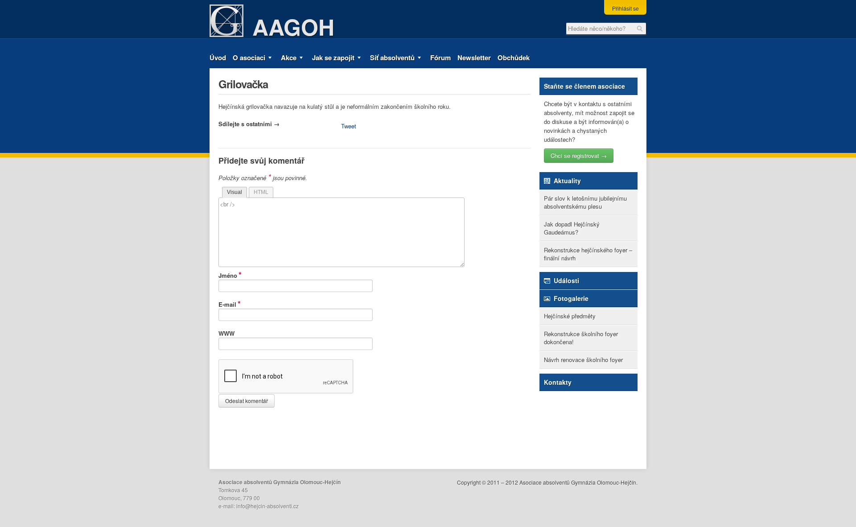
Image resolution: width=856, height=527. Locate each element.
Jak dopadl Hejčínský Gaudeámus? (572, 228)
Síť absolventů (392, 57)
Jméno (227, 274)
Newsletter (474, 57)
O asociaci (249, 57)
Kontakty (558, 382)
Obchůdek (514, 57)
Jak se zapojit (333, 57)
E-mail (227, 303)
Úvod (218, 57)
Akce (288, 57)
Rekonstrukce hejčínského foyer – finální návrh (588, 254)
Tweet (348, 126)
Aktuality (566, 180)
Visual (234, 192)
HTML (261, 192)
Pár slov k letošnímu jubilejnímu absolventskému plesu (585, 202)
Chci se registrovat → (579, 155)
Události (565, 280)
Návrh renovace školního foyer (583, 359)
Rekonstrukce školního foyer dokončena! (581, 337)
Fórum (440, 57)
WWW (226, 333)
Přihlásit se (625, 8)
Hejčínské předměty (570, 316)
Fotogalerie (570, 298)
